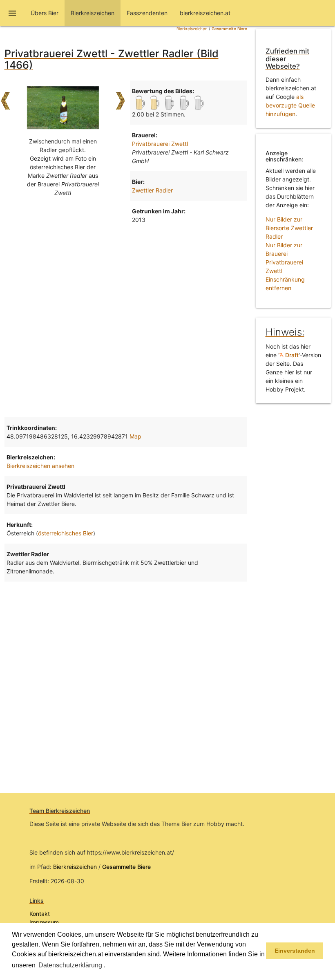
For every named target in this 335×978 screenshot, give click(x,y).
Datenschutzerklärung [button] (70, 965)
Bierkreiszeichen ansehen (40, 465)
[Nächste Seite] (120, 97)
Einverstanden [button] (295, 950)
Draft (291, 354)
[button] (108, 966)
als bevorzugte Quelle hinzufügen (290, 105)
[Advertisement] (125, 295)
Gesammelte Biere (229, 29)
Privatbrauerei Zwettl (160, 143)
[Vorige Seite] (5, 97)
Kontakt (39, 913)
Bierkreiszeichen (192, 29)
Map (135, 436)
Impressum (44, 922)
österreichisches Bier (65, 533)
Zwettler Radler (152, 190)
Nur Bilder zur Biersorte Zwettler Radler (289, 228)
